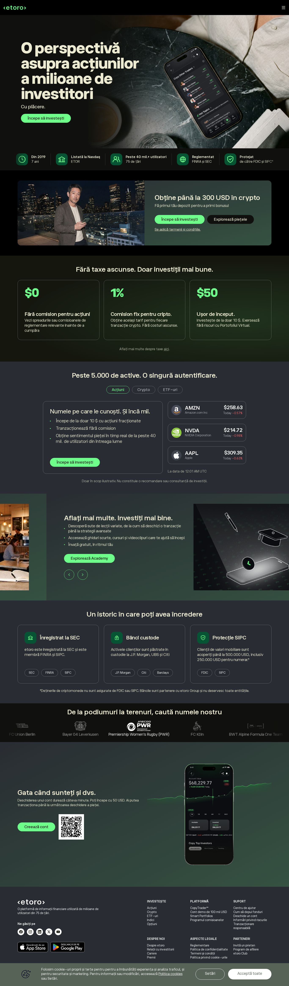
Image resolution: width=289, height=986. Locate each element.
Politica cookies (170, 974)
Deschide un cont (245, 916)
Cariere (152, 953)
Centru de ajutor (244, 908)
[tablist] (144, 390)
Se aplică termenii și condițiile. (178, 229)
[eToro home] (14, 8)
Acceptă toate (249, 973)
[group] (144, 547)
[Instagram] (30, 931)
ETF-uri (152, 916)
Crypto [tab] (143, 390)
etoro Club (240, 953)
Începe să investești (46, 118)
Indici (150, 920)
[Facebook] (21, 931)
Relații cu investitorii (160, 949)
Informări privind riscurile (250, 920)
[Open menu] (283, 7)
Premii (151, 957)
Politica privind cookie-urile (208, 957)
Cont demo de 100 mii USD (208, 912)
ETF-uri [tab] (170, 390)
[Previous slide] (23, 575)
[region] (144, 974)
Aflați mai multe (38, 558)
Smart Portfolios (201, 916)
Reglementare (199, 945)
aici (166, 349)
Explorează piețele (230, 219)
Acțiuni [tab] (118, 390)
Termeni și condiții (202, 953)
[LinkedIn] (39, 931)
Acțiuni (152, 908)
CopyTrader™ (199, 908)
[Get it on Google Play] (68, 947)
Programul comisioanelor (207, 920)
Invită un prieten (244, 945)
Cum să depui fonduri (248, 912)
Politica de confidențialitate (209, 949)
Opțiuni (152, 924)
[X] (48, 931)
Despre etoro (155, 945)
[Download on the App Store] (33, 947)
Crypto (152, 912)
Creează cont (36, 827)
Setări (210, 973)
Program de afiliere (246, 949)
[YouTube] (58, 931)
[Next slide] (36, 575)
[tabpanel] (144, 442)
